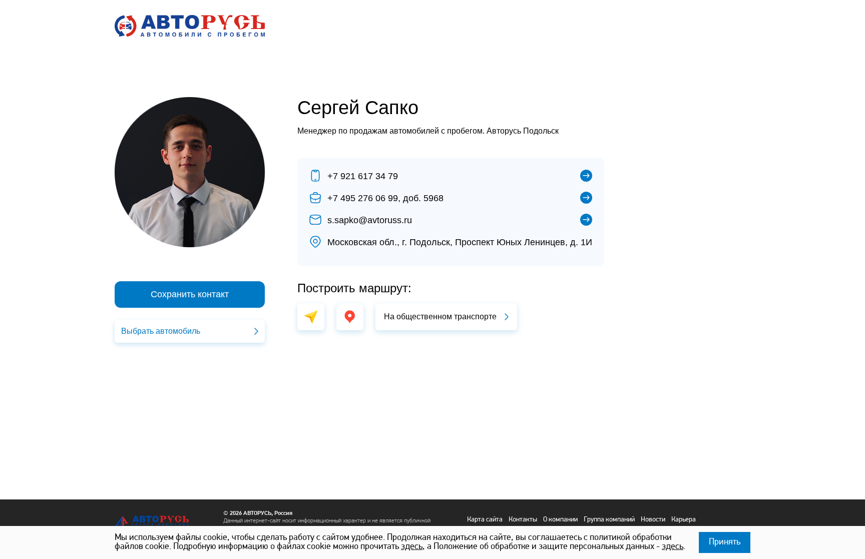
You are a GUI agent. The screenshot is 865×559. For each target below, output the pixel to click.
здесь (411, 546)
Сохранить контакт (190, 294)
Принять (724, 542)
